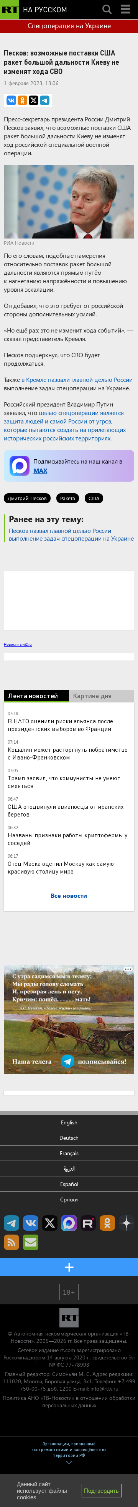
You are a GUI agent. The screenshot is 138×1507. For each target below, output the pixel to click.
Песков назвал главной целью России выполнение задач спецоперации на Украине (71, 534)
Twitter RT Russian (50, 1223)
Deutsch (69, 1137)
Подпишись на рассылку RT (30, 1242)
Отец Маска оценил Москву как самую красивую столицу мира (61, 867)
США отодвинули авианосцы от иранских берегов (66, 810)
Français (69, 1153)
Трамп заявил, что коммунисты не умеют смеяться (64, 782)
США (94, 498)
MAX (40, 470)
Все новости (69, 895)
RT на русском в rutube (88, 1223)
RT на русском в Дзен (126, 1223)
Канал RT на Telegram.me (11, 1223)
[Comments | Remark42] (69, 600)
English (69, 1122)
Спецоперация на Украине (69, 25)
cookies (26, 1497)
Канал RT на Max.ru (69, 1223)
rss (11, 1242)
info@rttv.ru (104, 1388)
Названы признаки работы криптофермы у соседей (67, 839)
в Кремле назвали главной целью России (77, 379)
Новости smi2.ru (18, 644)
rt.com (67, 1350)
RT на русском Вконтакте (30, 1223)
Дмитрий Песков (27, 498)
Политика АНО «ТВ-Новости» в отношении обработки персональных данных (69, 1401)
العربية (69, 1168)
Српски (69, 1199)
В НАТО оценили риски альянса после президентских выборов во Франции (60, 724)
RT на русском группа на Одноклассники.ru (107, 1223)
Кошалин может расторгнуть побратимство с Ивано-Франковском (68, 753)
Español (69, 1184)
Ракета (67, 498)
